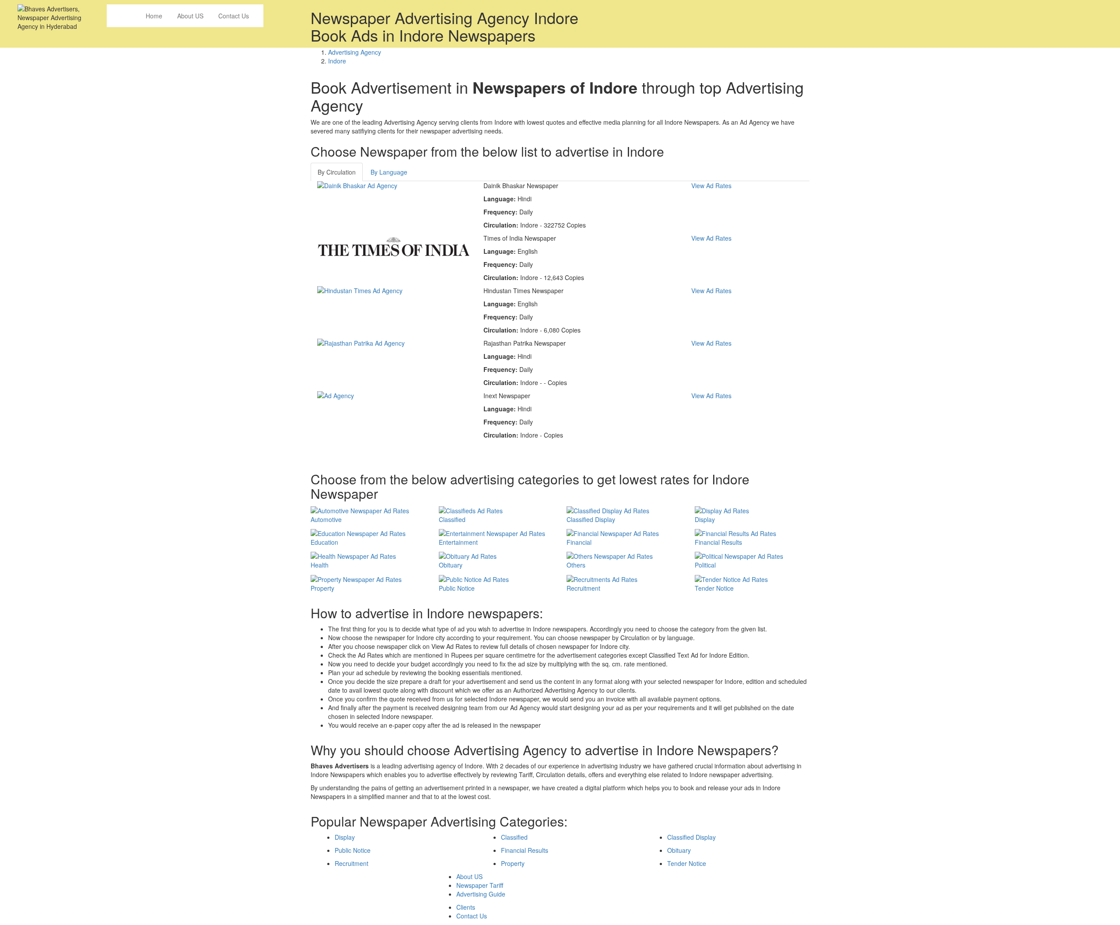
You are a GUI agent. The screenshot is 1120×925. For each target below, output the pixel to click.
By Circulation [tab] (337, 172)
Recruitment (351, 863)
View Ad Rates (711, 185)
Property (513, 863)
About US (190, 15)
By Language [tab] (389, 172)
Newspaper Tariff (479, 885)
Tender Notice (686, 863)
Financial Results (524, 850)
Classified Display (691, 837)
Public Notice (353, 850)
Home (154, 15)
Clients (465, 907)
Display (345, 837)
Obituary (679, 850)
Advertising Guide (480, 894)
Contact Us (233, 15)
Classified (514, 837)
